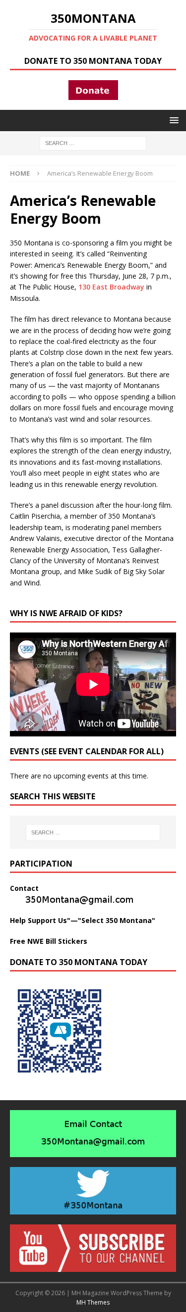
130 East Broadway (111, 287)
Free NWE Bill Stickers (48, 941)
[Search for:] (93, 142)
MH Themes (93, 1302)
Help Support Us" (40, 920)
